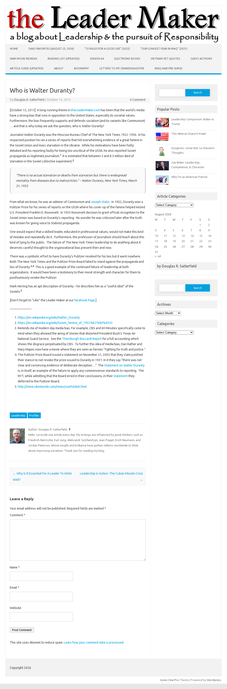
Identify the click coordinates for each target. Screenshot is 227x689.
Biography (81, 68)
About (58, 68)
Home (14, 48)
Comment (17, 515)
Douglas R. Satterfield (29, 99)
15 (200, 235)
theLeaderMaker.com (85, 110)
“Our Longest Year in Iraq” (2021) (164, 48)
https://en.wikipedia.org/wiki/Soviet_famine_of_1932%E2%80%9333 (65, 323)
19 (174, 241)
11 (165, 235)
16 (209, 235)
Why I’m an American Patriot (189, 176)
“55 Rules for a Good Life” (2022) (107, 48)
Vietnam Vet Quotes (165, 58)
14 (192, 235)
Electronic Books (127, 58)
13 (183, 235)
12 (174, 235)
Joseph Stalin (100, 202)
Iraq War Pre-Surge (168, 68)
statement (121, 376)
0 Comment (138, 99)
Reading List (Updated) (64, 58)
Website (15, 608)
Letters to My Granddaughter (122, 68)
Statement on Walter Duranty (124, 365)
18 (165, 241)
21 (192, 241)
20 (183, 241)
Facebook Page (84, 300)
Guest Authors (201, 58)
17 (156, 241)
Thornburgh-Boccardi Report (82, 339)
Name (15, 567)
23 (209, 241)
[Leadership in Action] (113, 43)
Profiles (34, 415)
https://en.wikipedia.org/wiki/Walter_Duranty (49, 317)
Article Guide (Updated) (26, 68)
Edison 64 (97, 58)
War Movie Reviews (23, 58)
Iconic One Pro (169, 679)
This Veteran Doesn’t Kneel (188, 133)
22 (200, 241)
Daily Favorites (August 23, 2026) (51, 48)
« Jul (158, 256)
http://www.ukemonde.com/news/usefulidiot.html (52, 386)
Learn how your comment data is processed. (94, 642)
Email (14, 587)
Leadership (18, 415)
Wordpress (214, 679)
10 (156, 235)
